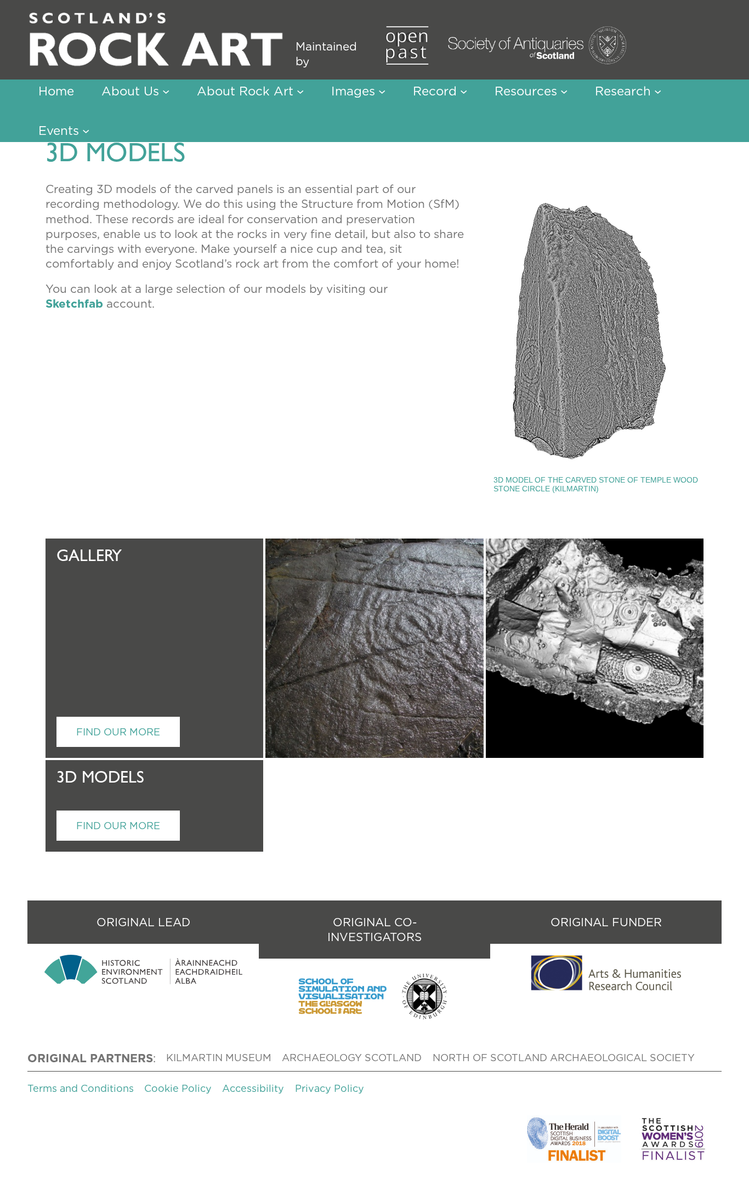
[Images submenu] (381, 90)
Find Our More (118, 732)
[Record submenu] (463, 90)
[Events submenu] (85, 130)
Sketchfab (74, 303)
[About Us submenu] (165, 90)
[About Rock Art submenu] (300, 90)
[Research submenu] (657, 90)
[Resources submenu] (564, 90)
